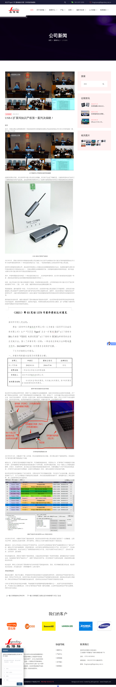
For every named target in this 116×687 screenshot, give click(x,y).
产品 (61, 10)
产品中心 (59, 654)
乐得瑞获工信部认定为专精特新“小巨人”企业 (46, 596)
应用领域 (59, 658)
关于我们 (59, 662)
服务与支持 (80, 10)
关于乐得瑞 (40, 10)
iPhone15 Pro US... (97, 122)
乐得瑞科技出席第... (97, 114)
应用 (70, 10)
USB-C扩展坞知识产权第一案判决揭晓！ (29, 117)
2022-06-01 (16, 114)
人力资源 (92, 10)
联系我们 (103, 10)
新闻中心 (52, 10)
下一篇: (44, 596)
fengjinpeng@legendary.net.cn (101, 2)
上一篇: (15, 596)
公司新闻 (8, 114)
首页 (31, 10)
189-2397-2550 (79, 2)
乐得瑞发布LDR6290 (17, 596)
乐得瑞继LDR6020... (98, 106)
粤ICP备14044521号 (47, 682)
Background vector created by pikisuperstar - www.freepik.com (91, 682)
